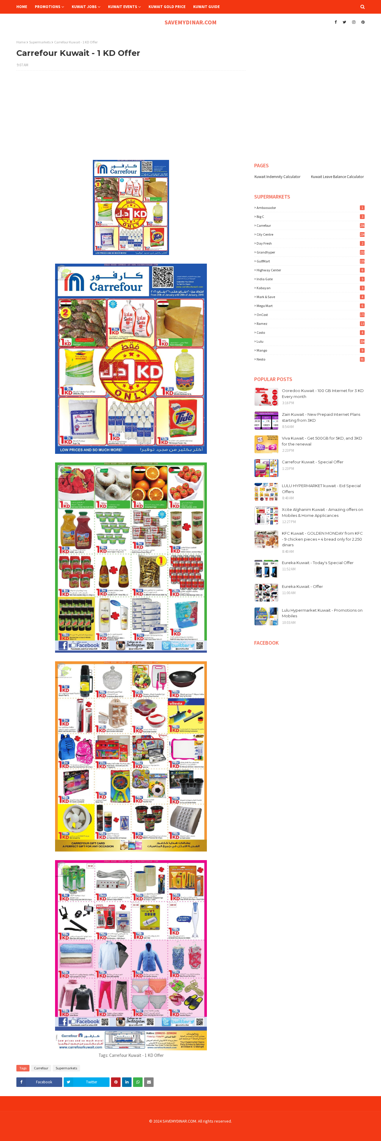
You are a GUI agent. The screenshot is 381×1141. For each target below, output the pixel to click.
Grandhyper (311, 252)
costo (310, 332)
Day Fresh (310, 243)
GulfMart (311, 261)
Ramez (310, 323)
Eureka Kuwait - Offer (302, 586)
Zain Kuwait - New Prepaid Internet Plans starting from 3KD (321, 417)
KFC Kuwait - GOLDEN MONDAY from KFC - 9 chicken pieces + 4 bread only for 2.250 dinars (322, 539)
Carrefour (41, 1068)
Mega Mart (310, 305)
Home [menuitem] (21, 6)
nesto (310, 359)
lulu (311, 341)
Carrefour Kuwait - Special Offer (312, 461)
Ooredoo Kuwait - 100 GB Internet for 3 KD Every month (323, 393)
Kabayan (310, 288)
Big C (310, 216)
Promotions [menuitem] (47, 6)
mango (310, 350)
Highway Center (310, 270)
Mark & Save (310, 297)
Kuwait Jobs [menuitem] (84, 6)
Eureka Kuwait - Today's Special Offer (318, 562)
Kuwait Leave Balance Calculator (337, 176)
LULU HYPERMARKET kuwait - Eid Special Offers (321, 488)
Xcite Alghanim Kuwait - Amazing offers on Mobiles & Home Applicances (322, 512)
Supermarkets (40, 42)
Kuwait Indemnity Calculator (277, 176)
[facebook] (335, 22)
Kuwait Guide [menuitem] (206, 6)
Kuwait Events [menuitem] (122, 6)
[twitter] (344, 22)
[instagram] (354, 22)
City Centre (311, 234)
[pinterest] (362, 22)
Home (21, 42)
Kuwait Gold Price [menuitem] (167, 6)
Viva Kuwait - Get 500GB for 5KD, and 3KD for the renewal (322, 441)
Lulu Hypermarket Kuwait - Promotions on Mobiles (322, 613)
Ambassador (310, 207)
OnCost (311, 314)
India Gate (310, 279)
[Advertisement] (131, 118)
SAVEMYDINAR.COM (191, 22)
